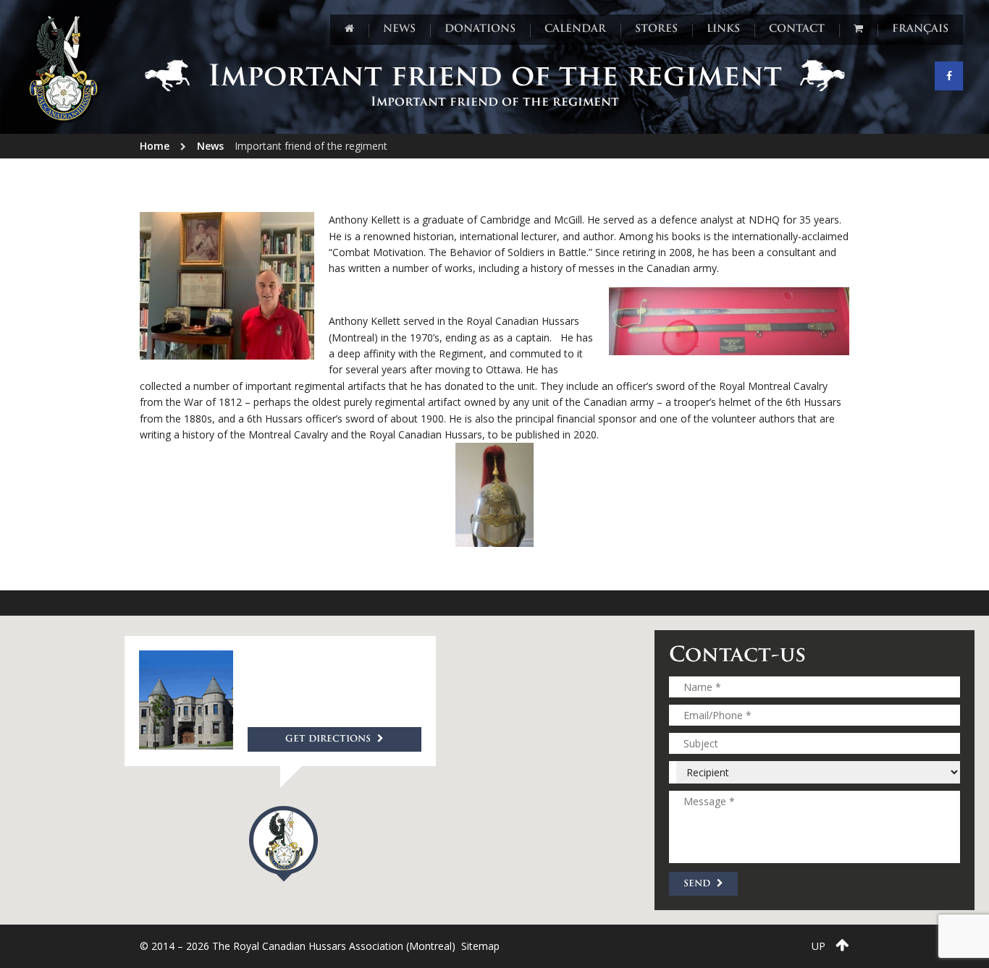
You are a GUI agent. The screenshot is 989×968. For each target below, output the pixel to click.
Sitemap (480, 946)
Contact (797, 29)
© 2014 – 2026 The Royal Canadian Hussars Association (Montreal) (297, 946)
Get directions (329, 739)
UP (820, 946)
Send (698, 884)
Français (920, 29)
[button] (283, 844)
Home (154, 146)
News (210, 146)
